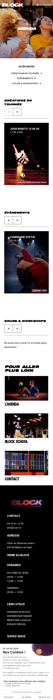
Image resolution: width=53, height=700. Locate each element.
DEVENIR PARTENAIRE (19, 616)
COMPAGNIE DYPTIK (22, 237)
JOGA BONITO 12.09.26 (24, 128)
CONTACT (12, 478)
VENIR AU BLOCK (18, 555)
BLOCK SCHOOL (16, 441)
